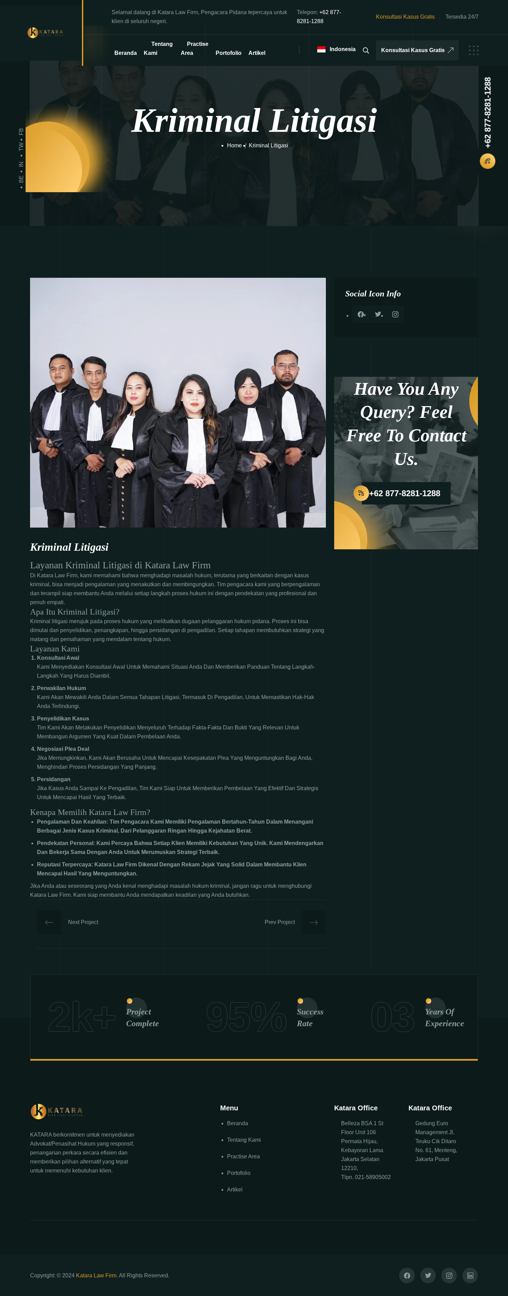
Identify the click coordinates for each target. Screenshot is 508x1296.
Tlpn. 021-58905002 (366, 1177)
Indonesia (340, 49)
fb (21, 131)
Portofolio (229, 53)
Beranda (125, 53)
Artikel (256, 53)
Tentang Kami (158, 48)
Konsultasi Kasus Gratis (413, 50)
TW (21, 147)
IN (21, 164)
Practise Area (194, 48)
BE (21, 179)
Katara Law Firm (96, 1275)
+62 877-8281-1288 (487, 112)
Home (234, 145)
